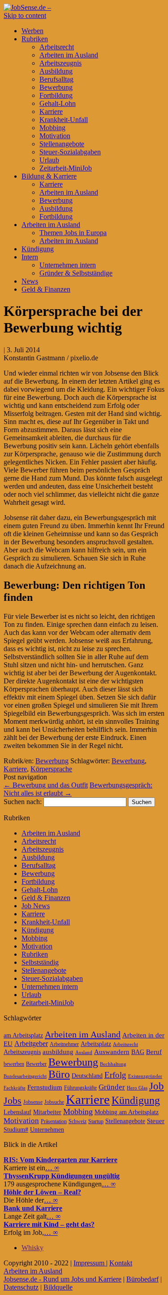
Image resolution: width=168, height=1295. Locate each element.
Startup (95, 1121)
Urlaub (49, 160)
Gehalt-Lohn (57, 103)
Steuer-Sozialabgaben (70, 152)
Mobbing (52, 127)
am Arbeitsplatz (23, 1035)
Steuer (155, 1120)
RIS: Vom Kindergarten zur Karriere (60, 1160)
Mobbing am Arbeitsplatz (127, 1112)
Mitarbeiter (47, 1112)
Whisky (32, 1247)
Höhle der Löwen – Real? (42, 1192)
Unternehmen (47, 1129)
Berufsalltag (56, 79)
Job (156, 1086)
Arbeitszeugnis (60, 63)
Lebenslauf (17, 1112)
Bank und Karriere (33, 1208)
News (30, 281)
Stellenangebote (61, 144)
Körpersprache (51, 769)
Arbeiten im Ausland (68, 55)
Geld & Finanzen (46, 289)
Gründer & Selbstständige (75, 273)
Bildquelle (58, 1287)
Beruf (154, 1051)
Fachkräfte (15, 1087)
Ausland (83, 1052)
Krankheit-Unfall (63, 119)
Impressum (89, 1263)
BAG (137, 1052)
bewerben (14, 1064)
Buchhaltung (113, 1064)
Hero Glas (137, 1087)
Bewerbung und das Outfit (46, 785)
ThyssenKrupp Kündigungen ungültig (62, 1176)
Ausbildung (56, 71)
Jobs (13, 1100)
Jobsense (33, 1102)
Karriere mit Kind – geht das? (49, 1224)
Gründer (112, 1087)
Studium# (16, 1129)
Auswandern (111, 1051)
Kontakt (120, 1263)
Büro (59, 1074)
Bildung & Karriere (49, 176)
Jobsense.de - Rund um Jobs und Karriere (62, 1279)
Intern (30, 257)
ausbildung (58, 1051)
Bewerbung (56, 87)
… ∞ (52, 1168)
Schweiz (77, 1121)
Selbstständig (40, 962)
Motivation (54, 136)
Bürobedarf (142, 1279)
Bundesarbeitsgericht (25, 1076)
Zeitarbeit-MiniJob (65, 168)
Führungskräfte (80, 1088)
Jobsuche (54, 1102)
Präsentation (54, 1121)
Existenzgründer (145, 1076)
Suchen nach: (23, 801)
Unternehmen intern (67, 265)
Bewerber (36, 1064)
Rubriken (35, 39)
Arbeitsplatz (96, 1044)
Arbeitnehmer (64, 1044)
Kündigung (38, 249)
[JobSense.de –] (27, 7)
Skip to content (25, 15)
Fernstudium (44, 1087)
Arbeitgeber (31, 1043)
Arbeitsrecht (56, 47)
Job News (36, 906)
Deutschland (87, 1075)
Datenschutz (21, 1287)
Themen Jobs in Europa (73, 232)
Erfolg (115, 1075)
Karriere (51, 111)
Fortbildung (56, 95)
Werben (32, 31)
